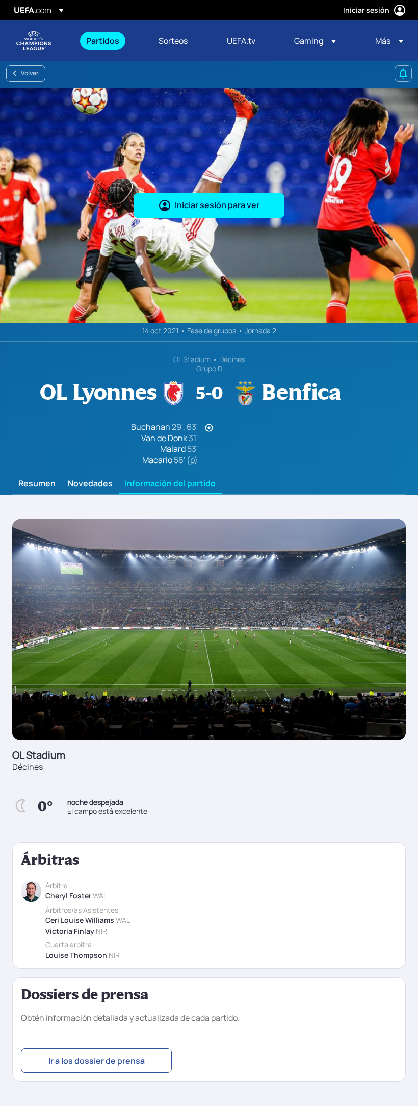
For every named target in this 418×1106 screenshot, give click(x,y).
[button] (315, 40)
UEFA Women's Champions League (33, 40)
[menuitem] (110, 40)
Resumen (37, 483)
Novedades (90, 483)
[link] (103, 40)
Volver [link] (30, 73)
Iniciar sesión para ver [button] (217, 205)
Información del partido (170, 483)
